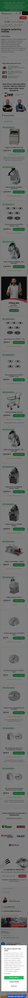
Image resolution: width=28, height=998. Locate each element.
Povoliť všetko (14, 977)
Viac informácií (7, 973)
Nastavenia (14, 986)
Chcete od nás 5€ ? (16, 996)
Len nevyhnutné (14, 981)
